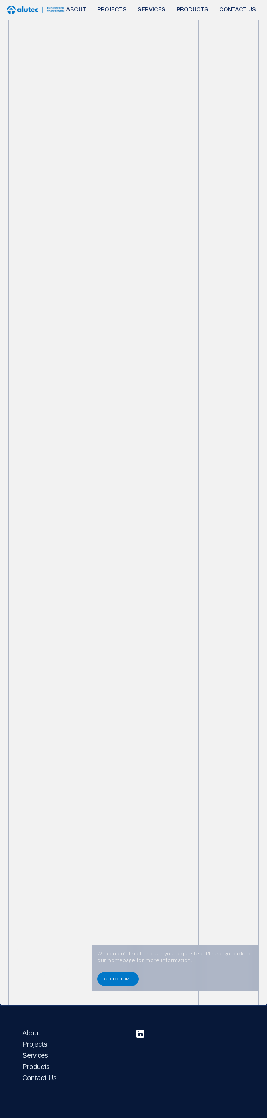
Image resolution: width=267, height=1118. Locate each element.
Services (35, 1055)
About (31, 1033)
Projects (34, 1044)
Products (36, 1066)
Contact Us (39, 1078)
